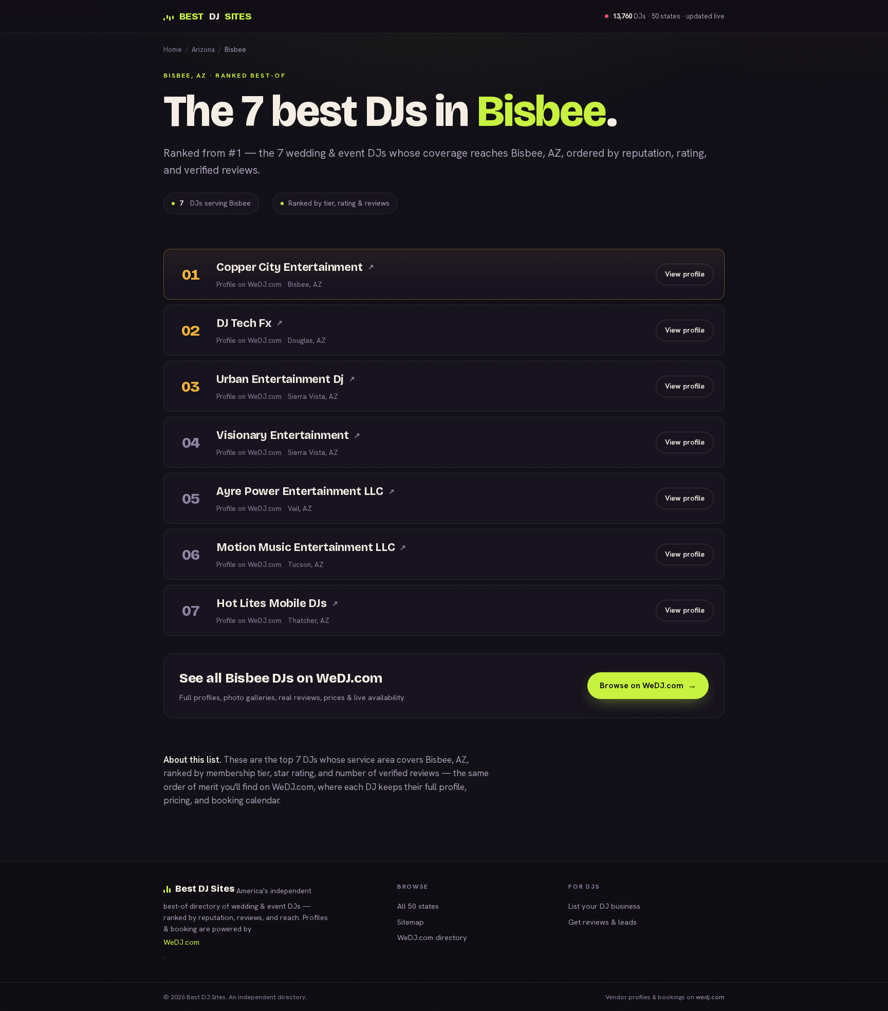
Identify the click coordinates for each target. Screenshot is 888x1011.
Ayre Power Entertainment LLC (305, 491)
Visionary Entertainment (288, 435)
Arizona (203, 49)
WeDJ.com (292, 787)
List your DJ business (604, 906)
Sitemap (410, 922)
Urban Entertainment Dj (285, 379)
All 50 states (418, 906)
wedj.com (710, 996)
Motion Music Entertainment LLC (311, 547)
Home (172, 49)
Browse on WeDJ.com (648, 685)
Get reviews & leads (602, 922)
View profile (685, 274)
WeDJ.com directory (432, 937)
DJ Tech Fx (249, 323)
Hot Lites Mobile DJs (277, 603)
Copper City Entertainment (295, 267)
